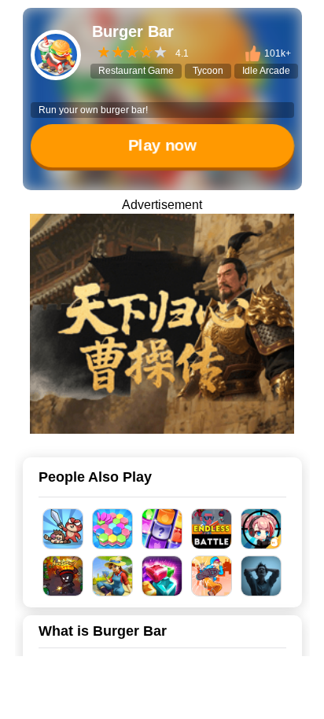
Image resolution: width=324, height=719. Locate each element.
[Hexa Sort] (113, 529)
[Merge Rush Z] (261, 529)
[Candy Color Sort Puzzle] (162, 529)
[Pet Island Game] (113, 576)
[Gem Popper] (162, 576)
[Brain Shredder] (261, 576)
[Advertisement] (162, 699)
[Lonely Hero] (212, 576)
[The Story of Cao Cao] (162, 324)
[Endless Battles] (212, 529)
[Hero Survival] (63, 576)
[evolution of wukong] (63, 529)
